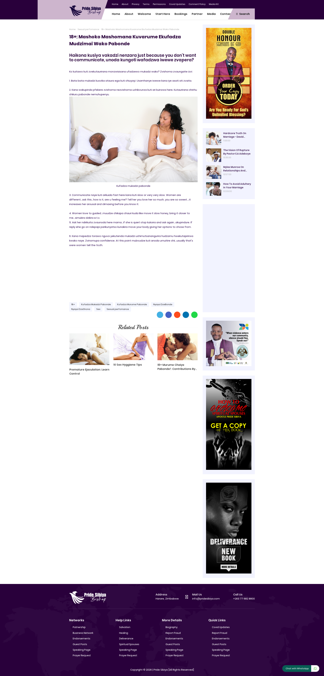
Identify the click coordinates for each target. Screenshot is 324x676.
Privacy (135, 4)
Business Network (83, 633)
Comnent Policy (197, 4)
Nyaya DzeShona (80, 309)
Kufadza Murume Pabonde (132, 304)
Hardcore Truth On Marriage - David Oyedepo (234, 135)
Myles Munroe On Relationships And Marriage (234, 168)
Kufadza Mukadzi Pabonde (96, 304)
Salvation (124, 627)
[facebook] (232, 3)
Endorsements (81, 638)
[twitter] (238, 3)
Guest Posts (80, 644)
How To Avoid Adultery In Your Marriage (237, 185)
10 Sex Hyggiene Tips (127, 365)
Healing (123, 633)
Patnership (79, 627)
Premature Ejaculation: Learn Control (89, 372)
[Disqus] (133, 426)
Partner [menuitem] (197, 14)
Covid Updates (177, 4)
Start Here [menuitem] (162, 14)
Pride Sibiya (161, 669)
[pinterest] (252, 3)
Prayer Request (82, 655)
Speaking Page (81, 650)
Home (115, 4)
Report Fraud (173, 633)
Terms (146, 4)
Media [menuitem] (211, 14)
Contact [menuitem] (226, 14)
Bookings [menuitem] (180, 14)
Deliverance (126, 638)
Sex (98, 309)
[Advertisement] (133, 273)
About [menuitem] (129, 14)
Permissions (159, 4)
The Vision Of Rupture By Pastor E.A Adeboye (236, 151)
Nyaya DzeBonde (162, 304)
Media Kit (214, 4)
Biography (172, 627)
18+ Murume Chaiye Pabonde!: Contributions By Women (176, 367)
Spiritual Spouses (129, 644)
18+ (73, 304)
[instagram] (245, 3)
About (125, 4)
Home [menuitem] (116, 14)
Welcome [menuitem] (144, 14)
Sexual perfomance (88, 29)
